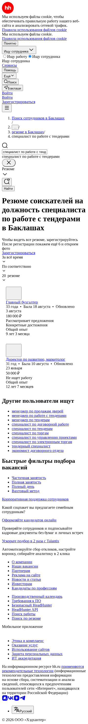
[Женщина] (14, 293)
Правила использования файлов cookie (34, 38)
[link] (10, 82)
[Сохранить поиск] (7, 182)
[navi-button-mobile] (7, 108)
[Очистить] (9, 163)
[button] (7, 93)
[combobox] (24, 151)
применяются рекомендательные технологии (43, 668)
